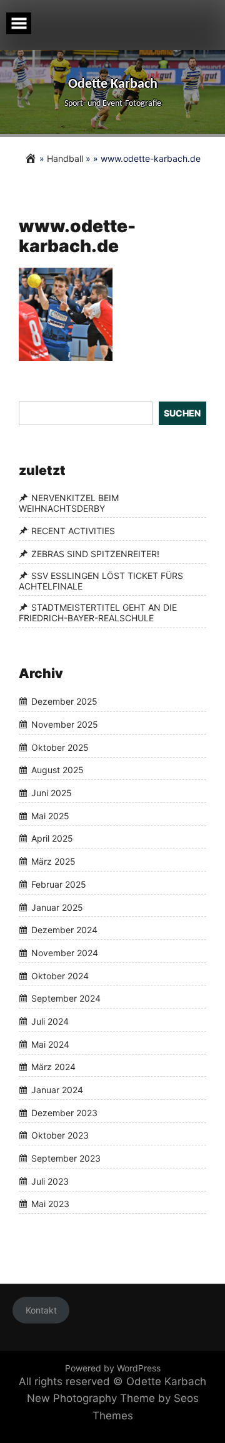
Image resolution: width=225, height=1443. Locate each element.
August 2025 (57, 770)
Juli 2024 (50, 1021)
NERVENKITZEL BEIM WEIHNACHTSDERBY (69, 503)
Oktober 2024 (60, 976)
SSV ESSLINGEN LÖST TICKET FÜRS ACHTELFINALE (101, 580)
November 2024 (64, 952)
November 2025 (64, 724)
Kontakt (41, 1310)
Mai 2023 (50, 1204)
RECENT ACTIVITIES (73, 530)
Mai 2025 (50, 816)
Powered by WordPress (113, 1368)
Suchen (182, 413)
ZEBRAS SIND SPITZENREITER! (95, 553)
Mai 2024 (50, 1044)
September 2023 (66, 1158)
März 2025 (53, 861)
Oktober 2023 (60, 1135)
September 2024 (66, 998)
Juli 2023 (50, 1181)
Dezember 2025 (64, 702)
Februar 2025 (58, 884)
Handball (65, 158)
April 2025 (52, 839)
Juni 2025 (51, 792)
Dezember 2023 (64, 1112)
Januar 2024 (57, 1089)
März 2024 (53, 1067)
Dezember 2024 (64, 929)
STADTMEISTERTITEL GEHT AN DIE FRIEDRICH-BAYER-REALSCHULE (98, 612)
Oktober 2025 (60, 747)
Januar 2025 (57, 907)
